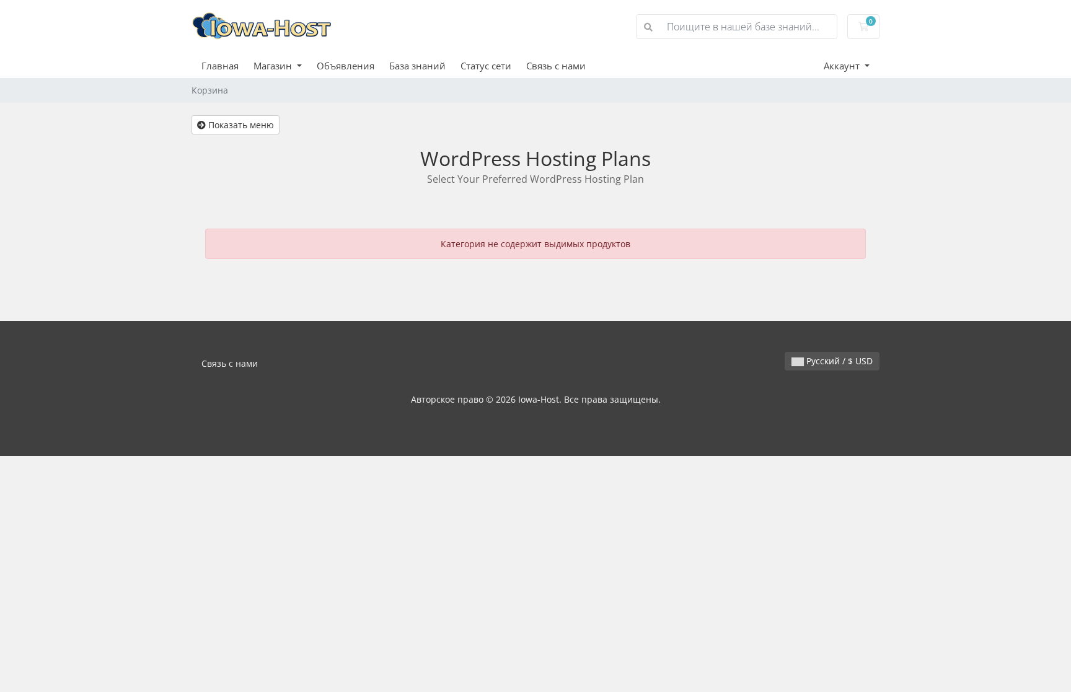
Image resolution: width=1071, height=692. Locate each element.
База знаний (417, 65)
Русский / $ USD (838, 361)
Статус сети (486, 65)
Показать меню (240, 125)
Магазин (273, 65)
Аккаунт (843, 65)
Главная (220, 65)
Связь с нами (556, 65)
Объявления (345, 65)
